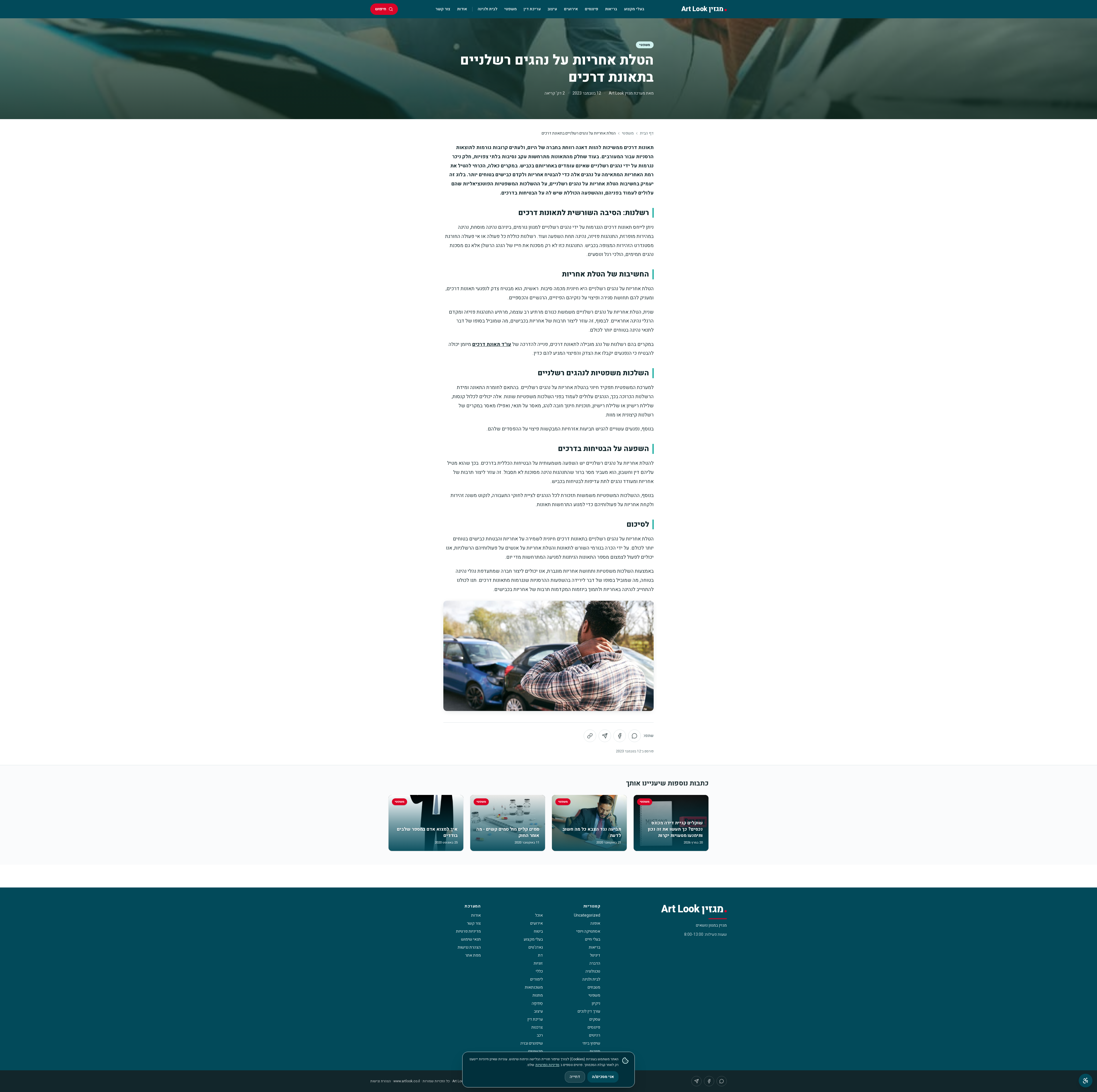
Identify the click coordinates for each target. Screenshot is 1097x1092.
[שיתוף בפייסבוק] (619, 736)
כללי (539, 971)
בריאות (611, 9)
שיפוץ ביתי (591, 1043)
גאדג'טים (536, 947)
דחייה (575, 1077)
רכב (540, 1035)
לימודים (536, 979)
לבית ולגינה (487, 9)
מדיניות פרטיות (468, 931)
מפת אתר (473, 955)
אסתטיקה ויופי (588, 931)
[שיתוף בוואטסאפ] (634, 736)
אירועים (571, 9)
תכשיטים (535, 1051)
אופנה (595, 923)
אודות (462, 9)
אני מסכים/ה (603, 1077)
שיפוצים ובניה (531, 1043)
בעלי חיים (592, 939)
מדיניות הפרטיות (547, 1064)
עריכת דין (532, 9)
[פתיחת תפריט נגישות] (1085, 1080)
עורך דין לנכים (589, 1011)
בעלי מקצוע (634, 9)
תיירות (595, 1051)
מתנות (538, 995)
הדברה (594, 963)
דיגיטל (595, 955)
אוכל (539, 915)
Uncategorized (587, 915)
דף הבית (647, 133)
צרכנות (537, 1027)
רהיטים (594, 1035)
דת (540, 955)
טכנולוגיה (592, 971)
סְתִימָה (537, 1003)
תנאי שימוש (471, 939)
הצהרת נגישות (469, 947)
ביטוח (538, 931)
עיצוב (552, 9)
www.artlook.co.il (406, 1081)
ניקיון (596, 1003)
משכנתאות (534, 987)
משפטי (510, 9)
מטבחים (594, 987)
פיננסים (591, 9)
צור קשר (442, 9)
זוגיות (538, 963)
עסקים (594, 1019)
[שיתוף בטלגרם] (604, 736)
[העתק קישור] (590, 736)
